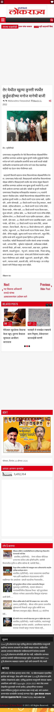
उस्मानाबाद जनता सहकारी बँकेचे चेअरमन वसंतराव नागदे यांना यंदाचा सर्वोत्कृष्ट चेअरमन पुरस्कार (14, 338)
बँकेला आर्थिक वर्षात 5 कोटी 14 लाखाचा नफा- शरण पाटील (30, 605)
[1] (25, 350)
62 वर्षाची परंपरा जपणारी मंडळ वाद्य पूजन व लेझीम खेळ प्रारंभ (31, 622)
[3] (29, 350)
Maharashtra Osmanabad (19, 101)
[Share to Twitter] (21, 311)
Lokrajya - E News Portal (11, 709)
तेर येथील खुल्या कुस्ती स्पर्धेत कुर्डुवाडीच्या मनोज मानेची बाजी (24, 92)
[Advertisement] (27, 57)
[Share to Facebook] (18, 311)
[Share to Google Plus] (23, 311)
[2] (27, 350)
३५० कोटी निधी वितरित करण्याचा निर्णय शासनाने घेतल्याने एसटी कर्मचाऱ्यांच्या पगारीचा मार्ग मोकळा (39, 338)
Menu (2, 2)
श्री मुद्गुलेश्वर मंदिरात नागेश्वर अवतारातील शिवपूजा (28, 588)
